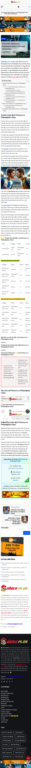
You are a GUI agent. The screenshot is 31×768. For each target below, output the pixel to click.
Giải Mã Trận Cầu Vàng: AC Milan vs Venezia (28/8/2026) (13, 580)
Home (2, 12)
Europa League (5, 711)
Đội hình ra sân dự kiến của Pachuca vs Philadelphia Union (15, 94)
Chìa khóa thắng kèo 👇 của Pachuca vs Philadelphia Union (15, 101)
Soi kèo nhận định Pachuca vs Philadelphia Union (14, 84)
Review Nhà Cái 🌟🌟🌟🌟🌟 (9, 716)
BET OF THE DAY (7, 732)
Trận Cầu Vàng (19, 756)
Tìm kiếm (5, 528)
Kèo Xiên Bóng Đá (7, 748)
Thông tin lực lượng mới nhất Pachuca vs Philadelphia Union (15, 97)
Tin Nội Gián (4, 720)
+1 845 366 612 (11, 627)
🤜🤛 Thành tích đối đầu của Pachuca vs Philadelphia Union (15, 87)
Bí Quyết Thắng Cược (7, 693)
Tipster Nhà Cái (6, 756)
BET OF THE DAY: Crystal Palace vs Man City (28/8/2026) (14, 568)
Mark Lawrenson (7, 752)
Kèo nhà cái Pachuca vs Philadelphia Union (14, 103)
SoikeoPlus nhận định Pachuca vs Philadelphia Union (15, 110)
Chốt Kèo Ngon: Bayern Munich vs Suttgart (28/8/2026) (13, 575)
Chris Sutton (19, 732)
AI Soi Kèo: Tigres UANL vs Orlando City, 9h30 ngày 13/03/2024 (12, 521)
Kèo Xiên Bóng (15, 744)
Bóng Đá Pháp (5, 699)
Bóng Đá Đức (5, 697)
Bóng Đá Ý (4, 703)
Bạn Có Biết (4, 691)
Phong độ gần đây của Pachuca (13, 90)
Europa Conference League (9, 709)
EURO (2, 707)
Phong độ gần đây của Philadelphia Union (16, 91)
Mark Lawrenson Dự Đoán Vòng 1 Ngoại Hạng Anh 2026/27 (15, 564)
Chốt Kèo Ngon (6, 740)
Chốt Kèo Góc (21, 736)
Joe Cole (5, 744)
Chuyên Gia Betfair (7, 736)
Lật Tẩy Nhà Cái (20, 748)
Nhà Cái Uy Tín (19, 752)
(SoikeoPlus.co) (5, 61)
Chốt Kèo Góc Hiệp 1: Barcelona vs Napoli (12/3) (18, 511)
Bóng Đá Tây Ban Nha (7, 701)
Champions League (6, 705)
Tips (28, 758)
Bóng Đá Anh (5, 695)
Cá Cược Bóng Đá (19, 740)
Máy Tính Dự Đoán (6, 714)
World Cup (4, 722)
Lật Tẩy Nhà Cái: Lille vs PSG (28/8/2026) (13, 572)
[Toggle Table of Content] (27, 81)
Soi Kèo (3, 38)
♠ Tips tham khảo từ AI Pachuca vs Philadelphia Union (13, 106)
